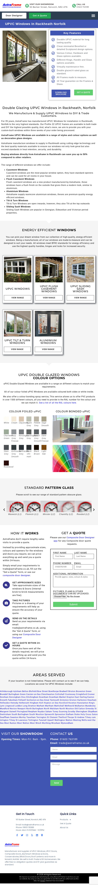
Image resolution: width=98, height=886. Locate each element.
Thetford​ (62, 717)
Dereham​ (4, 697)
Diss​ (23, 697)
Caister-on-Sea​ (33, 694)
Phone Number (62, 563)
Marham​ (40, 706)
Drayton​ (70, 697)
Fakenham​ (13, 700)
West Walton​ (23, 723)
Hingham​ (34, 703)
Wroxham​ (55, 723)
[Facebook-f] (17, 835)
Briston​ (71, 691)
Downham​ (43, 697)
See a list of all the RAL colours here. (58, 403)
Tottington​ (33, 720)
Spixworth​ (49, 714)
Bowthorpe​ (53, 691)
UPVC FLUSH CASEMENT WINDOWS (49, 289)
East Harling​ (81, 697)
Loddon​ (18, 706)
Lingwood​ (9, 706)
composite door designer (16, 575)
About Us (64, 827)
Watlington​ (59, 720)
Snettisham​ (5, 714)
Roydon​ (41, 711)
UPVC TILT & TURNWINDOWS (17, 341)
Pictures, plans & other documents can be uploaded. (71, 592)
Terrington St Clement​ (47, 717)
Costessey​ (70, 694)
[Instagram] (27, 835)
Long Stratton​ (29, 706)
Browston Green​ (83, 691)
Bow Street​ (42, 691)
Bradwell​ (63, 691)
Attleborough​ (6, 691)
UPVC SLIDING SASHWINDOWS (80, 289)
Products (64, 819)
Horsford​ (63, 703)
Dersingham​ (15, 697)
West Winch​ (35, 723)
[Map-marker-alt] (42, 835)
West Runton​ (10, 723)
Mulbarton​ (80, 706)
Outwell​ (13, 711)
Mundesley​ (90, 706)
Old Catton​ (80, 708)
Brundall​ (4, 694)
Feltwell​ (22, 700)
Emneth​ (3, 700)
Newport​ (21, 708)
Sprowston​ (60, 714)
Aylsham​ (17, 691)
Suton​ (95, 714)
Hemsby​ (14, 703)
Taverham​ (31, 717)
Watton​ (69, 720)
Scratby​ (71, 711)
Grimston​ (64, 700)
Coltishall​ (60, 694)
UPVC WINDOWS (18, 288)
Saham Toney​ (51, 711)
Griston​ (73, 700)
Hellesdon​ (5, 703)
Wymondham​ (67, 723)
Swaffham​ (5, 717)
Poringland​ (22, 711)
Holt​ (41, 703)
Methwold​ (69, 706)
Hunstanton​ (82, 703)
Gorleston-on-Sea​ (35, 700)
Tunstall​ (43, 720)
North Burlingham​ (34, 708)
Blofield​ (33, 691)
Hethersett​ (24, 703)
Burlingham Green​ (17, 694)
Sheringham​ (81, 711)
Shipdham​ (92, 711)
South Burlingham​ (20, 714)
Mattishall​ (59, 706)
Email (77, 563)
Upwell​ (50, 720)
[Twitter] (22, 835)
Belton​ (25, 691)
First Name (60, 553)
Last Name (80, 553)
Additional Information (68, 574)
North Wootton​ (66, 708)
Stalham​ (70, 714)
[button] (93, 16)
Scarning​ (63, 711)
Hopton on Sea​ (51, 703)
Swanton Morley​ (18, 717)
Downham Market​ (57, 697)
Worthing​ (46, 723)
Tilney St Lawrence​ (18, 720)
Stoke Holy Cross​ (82, 714)
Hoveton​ (72, 703)
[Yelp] (32, 835)
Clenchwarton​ (47, 694)
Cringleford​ (81, 694)
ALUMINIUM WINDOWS (48, 341)
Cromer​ (91, 694)
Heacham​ (91, 700)
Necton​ (13, 708)
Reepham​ (32, 711)
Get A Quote (65, 823)
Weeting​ (77, 720)
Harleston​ (82, 700)
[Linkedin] (37, 835)
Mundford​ (4, 708)
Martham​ (49, 706)
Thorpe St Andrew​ (75, 717)
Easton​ (90, 697)
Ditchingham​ (32, 697)
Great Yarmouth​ (51, 700)
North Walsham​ (51, 708)
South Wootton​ (36, 714)
